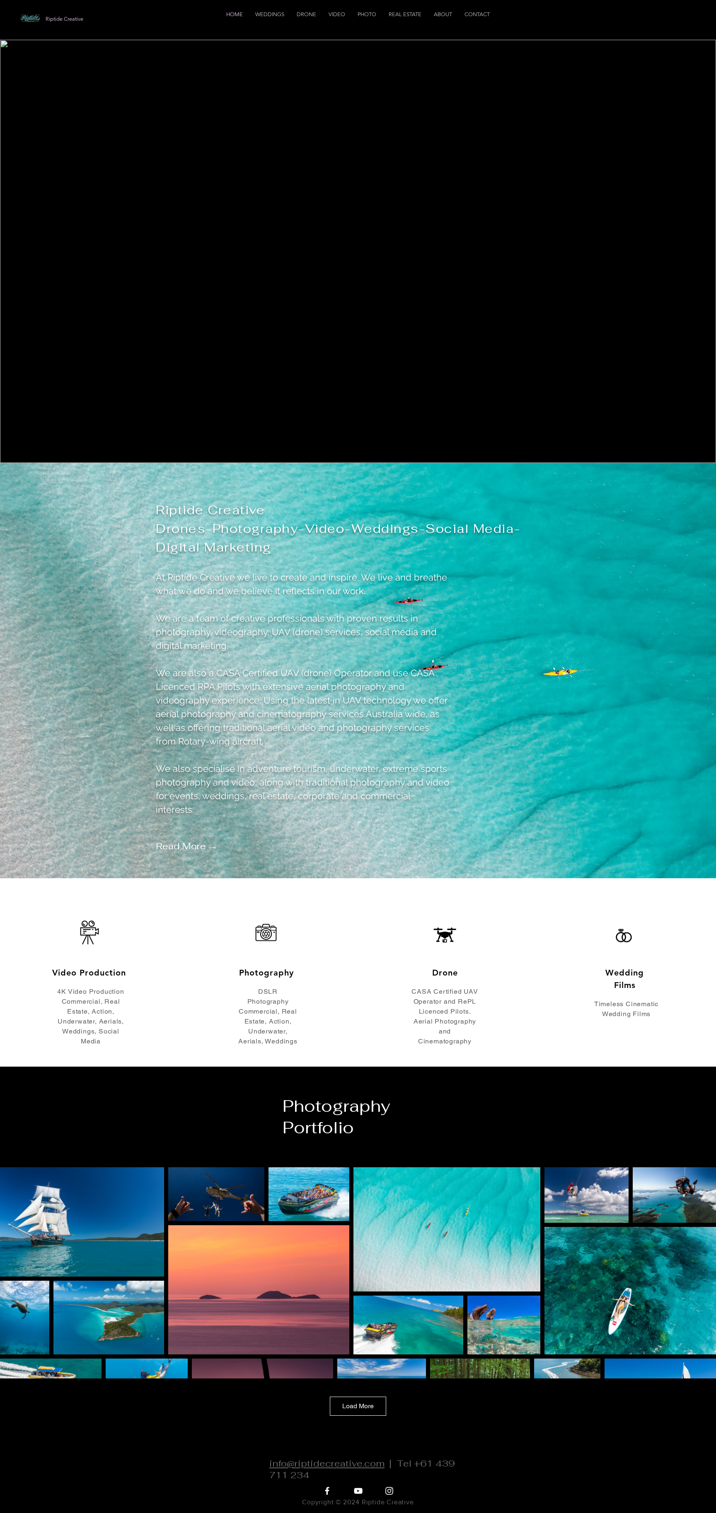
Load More (358, 1406)
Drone (445, 973)
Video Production (89, 973)
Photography (266, 973)
